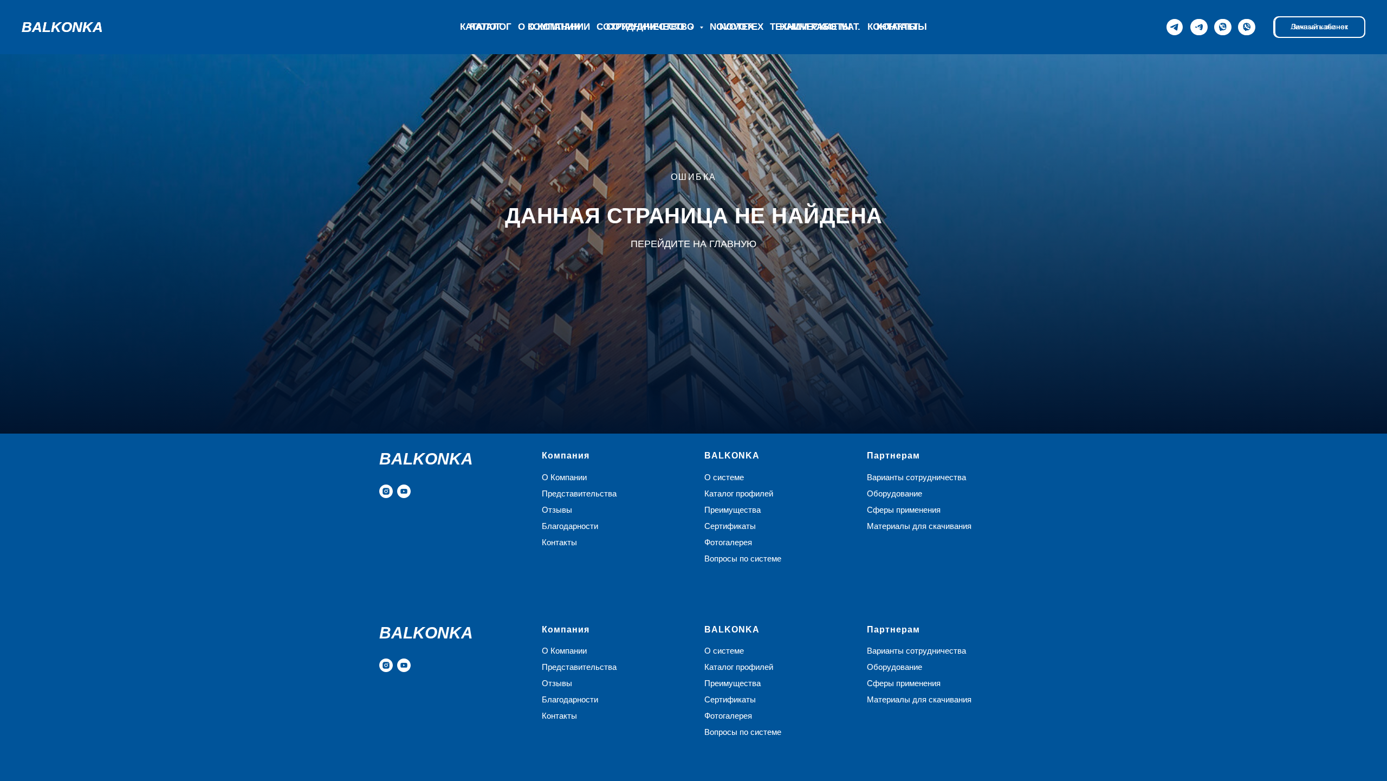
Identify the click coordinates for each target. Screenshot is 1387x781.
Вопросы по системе (742, 558)
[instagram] (386, 491)
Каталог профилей (738, 493)
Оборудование (894, 493)
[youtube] (404, 491)
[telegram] (1199, 27)
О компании (559, 27)
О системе (724, 477)
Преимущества (732, 509)
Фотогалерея (728, 542)
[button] (1319, 27)
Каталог (490, 27)
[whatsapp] (1223, 27)
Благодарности (570, 526)
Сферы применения (904, 509)
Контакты (892, 27)
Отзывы (557, 509)
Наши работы (815, 27)
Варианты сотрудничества (916, 477)
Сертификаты (730, 526)
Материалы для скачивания (919, 526)
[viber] (1247, 27)
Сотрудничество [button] (651, 27)
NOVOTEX (741, 27)
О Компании (564, 477)
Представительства (579, 493)
